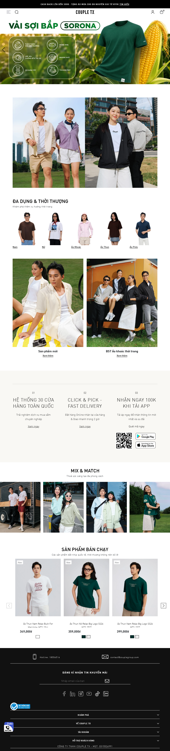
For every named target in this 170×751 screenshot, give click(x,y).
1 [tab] (79, 82)
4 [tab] (88, 82)
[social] (64, 693)
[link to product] (38, 587)
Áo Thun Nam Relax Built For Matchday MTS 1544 (38, 625)
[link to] (20, 706)
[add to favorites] (53, 563)
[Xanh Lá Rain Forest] (84, 636)
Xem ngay (33, 426)
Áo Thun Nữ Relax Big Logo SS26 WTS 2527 (86, 625)
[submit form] (107, 680)
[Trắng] (38, 636)
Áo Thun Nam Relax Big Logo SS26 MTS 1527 (135, 625)
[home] (85, 11)
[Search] (17, 12)
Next (165, 49)
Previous (5, 49)
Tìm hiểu (124, 4)
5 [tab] (91, 82)
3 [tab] (85, 82)
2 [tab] (82, 82)
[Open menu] (8, 12)
